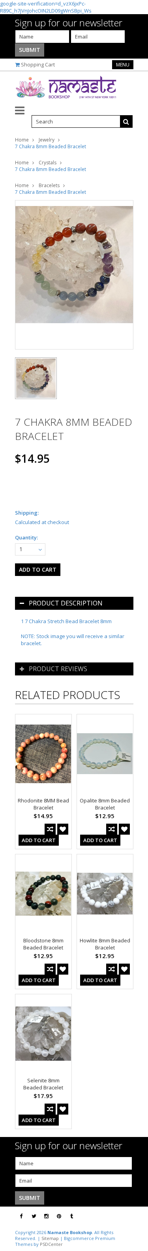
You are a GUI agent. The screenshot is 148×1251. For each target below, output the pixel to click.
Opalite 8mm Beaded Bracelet (105, 804)
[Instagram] (46, 1216)
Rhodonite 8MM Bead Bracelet (43, 804)
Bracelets (49, 185)
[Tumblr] (71, 1216)
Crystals (47, 162)
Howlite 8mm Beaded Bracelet (105, 944)
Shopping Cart (38, 64)
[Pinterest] (59, 1216)
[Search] (126, 121)
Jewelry (46, 139)
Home (22, 139)
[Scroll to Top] (136, 1216)
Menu (122, 64)
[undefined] (74, 275)
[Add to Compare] (50, 829)
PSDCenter (51, 1244)
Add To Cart (39, 840)
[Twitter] (34, 1216)
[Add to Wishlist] (62, 829)
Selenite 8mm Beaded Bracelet (43, 1084)
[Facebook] (21, 1216)
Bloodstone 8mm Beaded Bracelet (43, 944)
